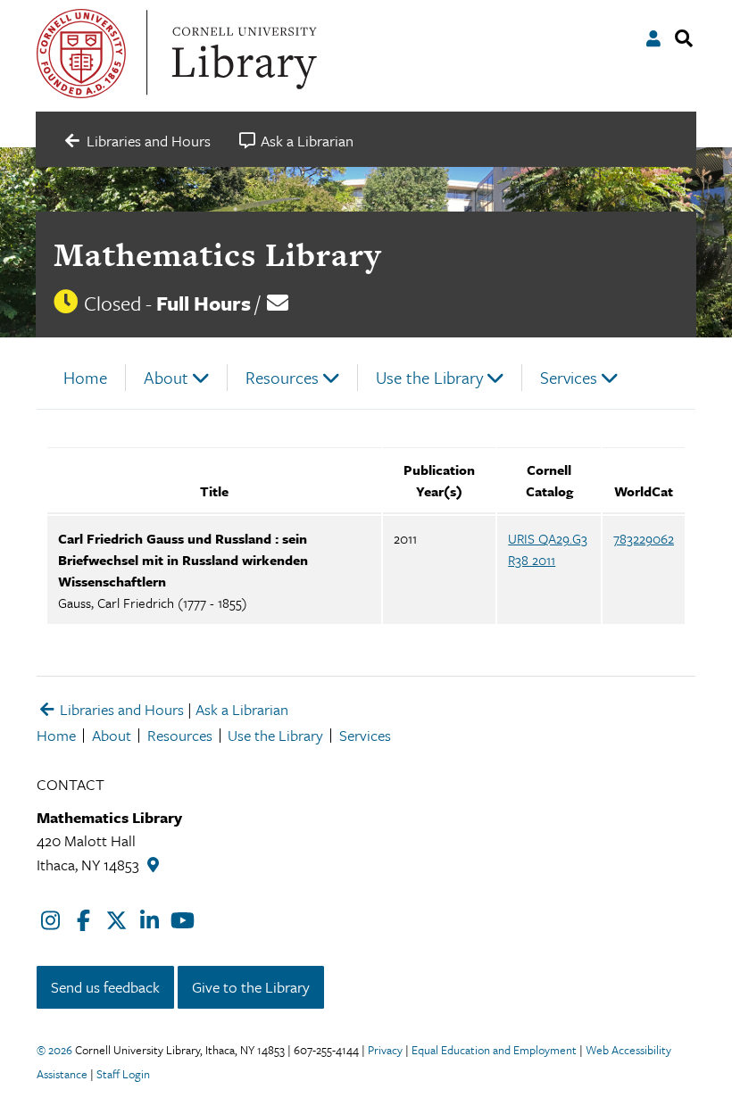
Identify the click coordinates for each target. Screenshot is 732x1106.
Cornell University (81, 53)
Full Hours (203, 303)
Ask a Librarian (241, 709)
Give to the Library (251, 987)
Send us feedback (105, 987)
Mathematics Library (217, 254)
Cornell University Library (242, 53)
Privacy (385, 1050)
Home (85, 377)
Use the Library (429, 377)
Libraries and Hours (120, 709)
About (166, 377)
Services (568, 377)
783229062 (643, 538)
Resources (282, 377)
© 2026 (54, 1050)
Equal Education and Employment (494, 1050)
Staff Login (123, 1074)
